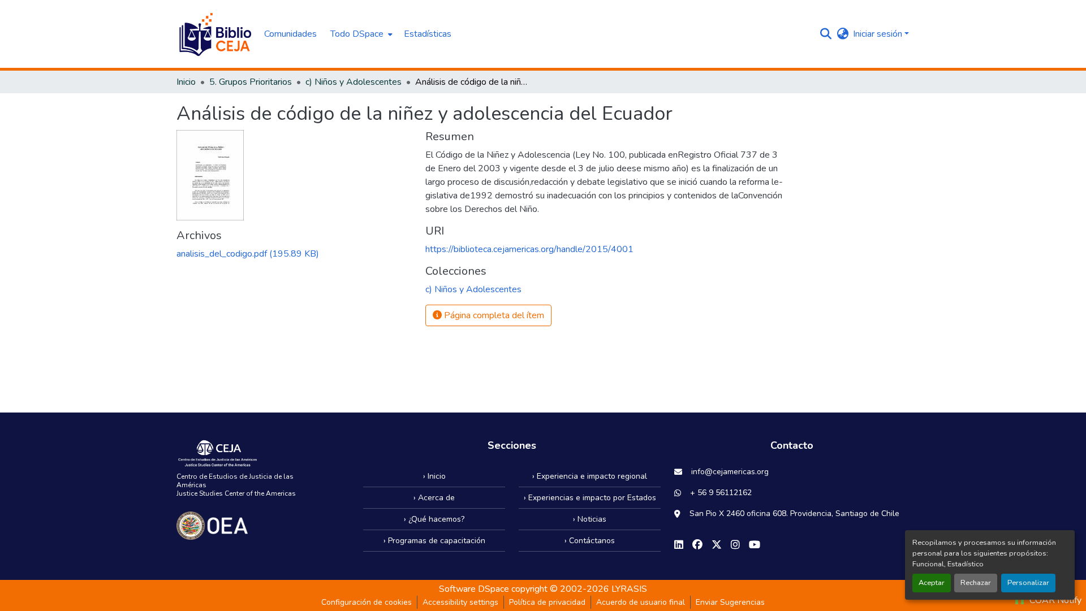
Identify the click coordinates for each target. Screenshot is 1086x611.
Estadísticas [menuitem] (427, 34)
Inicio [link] (186, 82)
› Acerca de (434, 497)
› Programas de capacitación (434, 540)
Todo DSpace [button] (356, 34)
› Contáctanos (589, 540)
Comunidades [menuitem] (290, 34)
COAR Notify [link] (1054, 600)
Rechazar (975, 583)
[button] (214, 34)
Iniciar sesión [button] (878, 34)
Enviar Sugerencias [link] (730, 602)
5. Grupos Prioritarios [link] (250, 82)
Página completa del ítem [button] (493, 315)
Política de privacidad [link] (547, 602)
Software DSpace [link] (474, 589)
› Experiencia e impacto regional (589, 476)
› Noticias (589, 519)
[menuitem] (360, 34)
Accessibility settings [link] (460, 602)
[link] (294, 254)
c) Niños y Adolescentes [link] (353, 82)
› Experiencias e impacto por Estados (590, 497)
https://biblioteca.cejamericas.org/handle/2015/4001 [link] (529, 249)
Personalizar (1028, 583)
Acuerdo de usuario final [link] (640, 602)
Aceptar (932, 583)
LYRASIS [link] (629, 589)
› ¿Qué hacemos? (434, 519)
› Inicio (434, 476)
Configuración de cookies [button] (366, 602)
